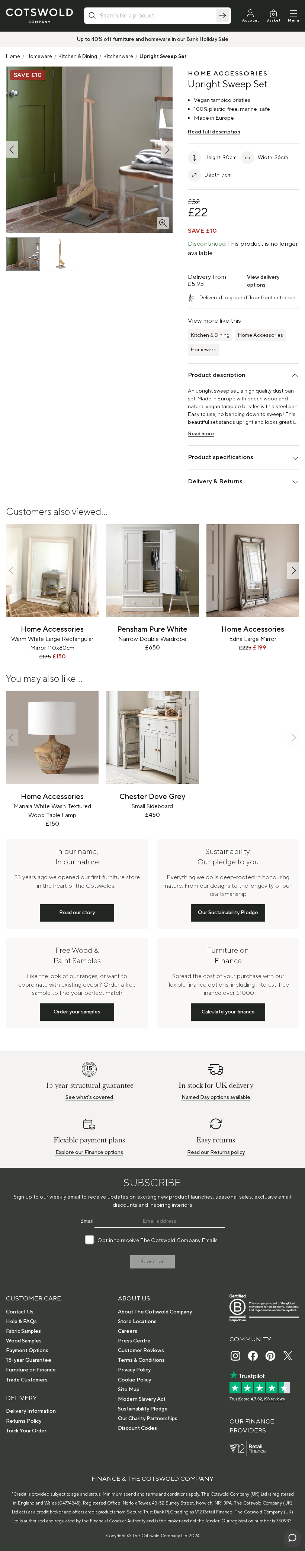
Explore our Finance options (89, 1152)
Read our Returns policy (216, 1152)
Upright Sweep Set (163, 56)
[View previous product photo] (12, 149)
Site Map (128, 1390)
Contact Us (19, 1312)
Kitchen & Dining (77, 56)
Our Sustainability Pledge (228, 912)
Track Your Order (26, 1431)
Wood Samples (24, 1341)
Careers (127, 1331)
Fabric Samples (23, 1331)
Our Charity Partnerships (147, 1419)
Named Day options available (216, 1097)
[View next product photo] (167, 149)
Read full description (214, 132)
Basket (273, 20)
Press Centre (134, 1341)
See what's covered (89, 1097)
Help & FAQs (21, 1322)
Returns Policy (23, 1421)
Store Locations (137, 1322)
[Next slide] (293, 570)
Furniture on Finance (31, 1370)
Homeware (39, 56)
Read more (201, 434)
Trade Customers (27, 1380)
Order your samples (77, 1012)
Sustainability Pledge (143, 1409)
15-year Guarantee (28, 1360)
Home (13, 56)
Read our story (77, 912)
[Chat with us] (292, 1538)
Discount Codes (137, 1428)
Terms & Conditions (141, 1360)
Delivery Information (31, 1411)
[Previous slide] (12, 570)
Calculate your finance (228, 1012)
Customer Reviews (141, 1351)
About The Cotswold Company (155, 1312)
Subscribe (153, 1261)
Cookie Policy (134, 1380)
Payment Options (27, 1351)
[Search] (222, 15)
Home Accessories (260, 335)
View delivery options (263, 281)
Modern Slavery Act (142, 1399)
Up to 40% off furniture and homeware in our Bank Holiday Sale (152, 39)
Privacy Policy (134, 1370)
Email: (87, 1221)
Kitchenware (118, 56)
